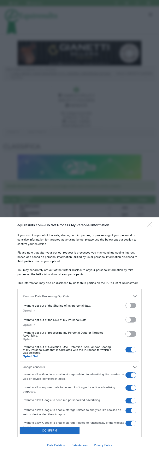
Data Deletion (56, 445)
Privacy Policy (103, 445)
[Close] (151, 225)
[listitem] (79, 296)
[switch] (130, 305)
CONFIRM (49, 430)
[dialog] (79, 335)
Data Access (79, 445)
